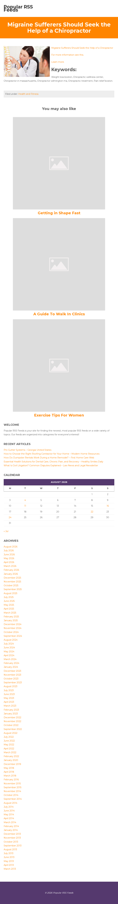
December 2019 (12, 764)
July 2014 (9, 806)
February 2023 (11, 709)
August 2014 (10, 803)
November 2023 (12, 674)
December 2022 (12, 717)
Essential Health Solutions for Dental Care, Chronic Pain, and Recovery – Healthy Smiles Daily (53, 461)
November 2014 (12, 791)
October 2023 (11, 678)
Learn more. (57, 62)
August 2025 (10, 593)
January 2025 (11, 620)
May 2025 (9, 604)
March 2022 (10, 752)
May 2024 (9, 651)
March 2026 (10, 566)
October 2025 (11, 585)
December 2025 (12, 577)
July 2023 (9, 690)
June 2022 (9, 740)
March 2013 (10, 868)
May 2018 (9, 768)
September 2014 (13, 799)
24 (10, 517)
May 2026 (9, 558)
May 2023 (9, 698)
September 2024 (13, 636)
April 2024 (9, 655)
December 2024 (12, 624)
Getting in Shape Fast (59, 213)
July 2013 (8, 853)
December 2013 (12, 834)
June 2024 (9, 647)
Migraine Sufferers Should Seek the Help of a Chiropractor (82, 48)
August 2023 (10, 686)
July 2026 (9, 550)
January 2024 (11, 667)
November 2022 (12, 721)
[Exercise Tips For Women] (59, 365)
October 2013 (11, 841)
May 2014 (9, 814)
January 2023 (11, 713)
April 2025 (9, 608)
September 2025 (13, 589)
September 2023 (13, 682)
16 (108, 505)
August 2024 (11, 639)
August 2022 (10, 733)
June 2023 (9, 694)
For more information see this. (67, 54)
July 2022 (9, 736)
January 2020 (11, 760)
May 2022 (9, 744)
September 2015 (12, 787)
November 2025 (12, 581)
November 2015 (12, 783)
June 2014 (9, 810)
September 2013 (13, 845)
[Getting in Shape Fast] (59, 163)
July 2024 (9, 643)
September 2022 (13, 729)
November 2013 (12, 837)
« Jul (6, 531)
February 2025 (11, 616)
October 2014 (11, 795)
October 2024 (11, 632)
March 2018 (10, 775)
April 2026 (9, 562)
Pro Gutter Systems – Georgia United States (27, 450)
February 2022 (11, 756)
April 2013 (9, 865)
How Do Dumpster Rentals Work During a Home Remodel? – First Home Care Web (49, 457)
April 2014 (9, 818)
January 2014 (11, 830)
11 (25, 505)
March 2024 (10, 659)
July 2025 (9, 597)
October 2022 (11, 725)
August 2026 (10, 546)
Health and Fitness (28, 94)
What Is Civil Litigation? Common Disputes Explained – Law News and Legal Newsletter (51, 465)
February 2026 (11, 570)
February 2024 (11, 663)
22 (92, 511)
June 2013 (9, 857)
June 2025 (9, 601)
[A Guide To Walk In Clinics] (59, 264)
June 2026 (9, 554)
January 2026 (11, 574)
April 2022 (9, 748)
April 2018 (9, 771)
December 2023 (12, 671)
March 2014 (10, 822)
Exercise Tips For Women (59, 415)
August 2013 (10, 849)
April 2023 (9, 702)
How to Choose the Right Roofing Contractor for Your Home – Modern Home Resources (51, 453)
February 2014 (11, 826)
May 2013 (9, 861)
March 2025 (10, 612)
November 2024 (12, 628)
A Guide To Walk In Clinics (59, 314)
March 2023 (10, 705)
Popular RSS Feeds (18, 8)
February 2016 (11, 779)
